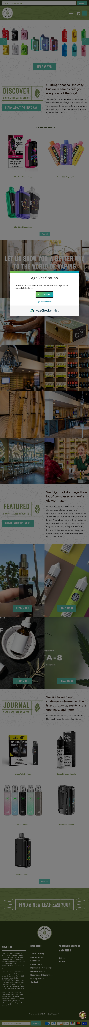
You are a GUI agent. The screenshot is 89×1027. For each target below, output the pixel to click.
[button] (82, 1015)
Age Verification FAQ (44, 302)
